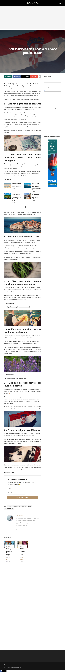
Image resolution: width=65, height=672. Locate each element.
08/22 (14, 189)
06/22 (33, 191)
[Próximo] (24, 207)
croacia (9, 506)
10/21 (33, 200)
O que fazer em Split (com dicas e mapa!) (18, 307)
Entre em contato (8, 665)
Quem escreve (18, 665)
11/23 (14, 202)
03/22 (8, 561)
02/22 (21, 561)
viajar (29, 506)
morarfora (24, 506)
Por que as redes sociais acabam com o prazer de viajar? (16, 186)
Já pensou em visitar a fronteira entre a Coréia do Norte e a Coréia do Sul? (16, 197)
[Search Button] (59, 81)
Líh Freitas (19, 516)
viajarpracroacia (9, 508)
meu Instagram (14, 467)
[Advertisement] (32, 18)
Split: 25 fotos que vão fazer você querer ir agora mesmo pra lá (36, 186)
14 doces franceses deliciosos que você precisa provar (22, 551)
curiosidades (16, 506)
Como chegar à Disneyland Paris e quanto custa (9, 551)
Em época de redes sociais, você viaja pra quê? (35, 196)
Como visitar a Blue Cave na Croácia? (17, 378)
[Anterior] (21, 207)
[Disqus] (22, 585)
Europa (8, 546)
